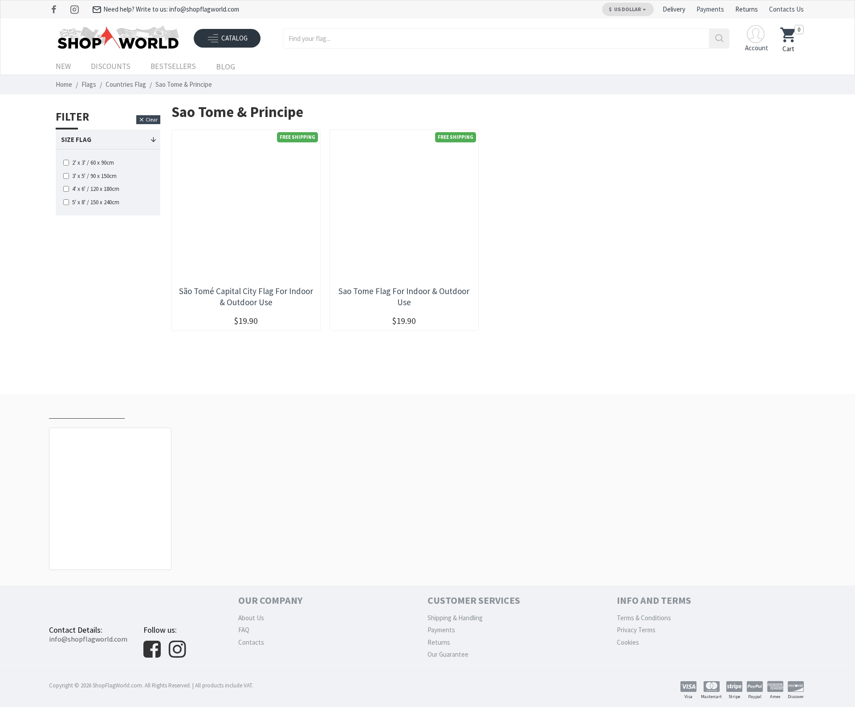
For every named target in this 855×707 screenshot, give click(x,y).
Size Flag (76, 139)
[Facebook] (55, 9)
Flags (88, 84)
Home (64, 84)
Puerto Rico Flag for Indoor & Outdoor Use (112, 549)
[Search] (719, 38)
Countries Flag (126, 84)
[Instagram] (75, 9)
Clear (152, 119)
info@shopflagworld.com (88, 638)
